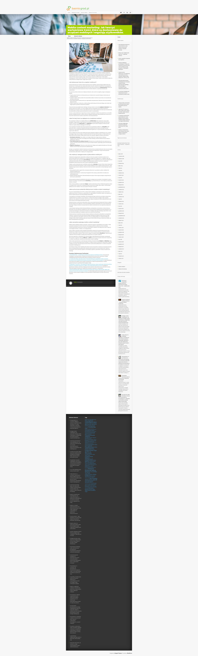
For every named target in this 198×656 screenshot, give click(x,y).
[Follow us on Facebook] (124, 12)
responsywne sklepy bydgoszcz (90, 475)
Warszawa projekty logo (90, 491)
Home (69, 12)
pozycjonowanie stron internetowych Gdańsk (90, 441)
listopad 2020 (121, 213)
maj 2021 (120, 199)
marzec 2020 (121, 227)
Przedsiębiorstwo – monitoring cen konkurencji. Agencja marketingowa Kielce (86, 254)
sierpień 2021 (120, 191)
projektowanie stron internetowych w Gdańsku (91, 464)
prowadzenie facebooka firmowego (89, 466)
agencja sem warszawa (91, 424)
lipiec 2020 (120, 222)
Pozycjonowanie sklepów (90, 435)
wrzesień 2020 (121, 218)
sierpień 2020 (121, 220)
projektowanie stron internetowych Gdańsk (90, 462)
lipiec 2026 (120, 153)
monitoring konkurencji (91, 428)
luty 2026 (120, 161)
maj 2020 (120, 225)
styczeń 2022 (121, 180)
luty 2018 (120, 239)
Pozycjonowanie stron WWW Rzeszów (91, 447)
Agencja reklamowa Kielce (91, 423)
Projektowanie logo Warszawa (90, 455)
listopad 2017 (121, 246)
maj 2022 (120, 170)
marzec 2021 (120, 203)
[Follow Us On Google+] (130, 12)
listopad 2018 (121, 234)
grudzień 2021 (121, 182)
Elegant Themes (118, 653)
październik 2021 (121, 187)
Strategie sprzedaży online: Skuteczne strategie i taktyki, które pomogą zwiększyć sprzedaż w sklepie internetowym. (75, 541)
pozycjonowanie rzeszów (90, 433)
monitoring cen (90, 427)
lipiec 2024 (120, 165)
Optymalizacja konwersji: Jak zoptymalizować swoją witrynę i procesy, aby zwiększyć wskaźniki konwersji (123, 47)
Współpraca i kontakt (75, 12)
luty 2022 (120, 177)
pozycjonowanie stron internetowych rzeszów (90, 443)
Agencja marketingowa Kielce (91, 421)
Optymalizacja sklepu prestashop (89, 431)
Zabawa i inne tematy (93, 12)
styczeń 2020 (121, 229)
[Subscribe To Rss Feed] (127, 12)
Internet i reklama (84, 12)
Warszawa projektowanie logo (90, 488)
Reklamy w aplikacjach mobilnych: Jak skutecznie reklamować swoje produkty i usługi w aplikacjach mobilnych (75, 589)
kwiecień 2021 (121, 201)
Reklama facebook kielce (90, 469)
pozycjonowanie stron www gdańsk (91, 445)
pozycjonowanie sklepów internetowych (90, 438)
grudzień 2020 (121, 210)
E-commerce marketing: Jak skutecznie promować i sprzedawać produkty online (123, 93)
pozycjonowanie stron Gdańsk (90, 440)
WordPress (129, 653)
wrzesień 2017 (121, 248)
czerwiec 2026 (121, 156)
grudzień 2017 (121, 244)
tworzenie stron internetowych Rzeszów (90, 485)
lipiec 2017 (120, 251)
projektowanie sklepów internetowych (89, 458)
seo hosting (93, 478)
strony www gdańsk (91, 480)
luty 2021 (120, 206)
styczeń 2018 (121, 241)
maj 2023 (120, 168)
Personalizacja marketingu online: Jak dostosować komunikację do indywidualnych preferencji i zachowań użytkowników (75, 549)
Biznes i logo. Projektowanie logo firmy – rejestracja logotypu (123, 54)
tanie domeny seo (89, 481)
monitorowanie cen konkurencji (90, 429)
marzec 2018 (120, 237)
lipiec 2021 (120, 194)
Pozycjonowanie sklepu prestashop (90, 434)
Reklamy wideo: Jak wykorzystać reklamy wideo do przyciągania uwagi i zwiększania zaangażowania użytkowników (75, 526)
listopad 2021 (121, 184)
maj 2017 (120, 253)
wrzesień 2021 (121, 189)
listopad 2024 (121, 163)
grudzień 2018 (121, 232)
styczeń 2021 (121, 208)
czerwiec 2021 (121, 196)
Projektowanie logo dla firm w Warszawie (91, 452)
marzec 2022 (120, 175)
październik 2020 (121, 215)
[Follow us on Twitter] (120, 12)
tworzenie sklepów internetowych (89, 482)
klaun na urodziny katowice (90, 425)
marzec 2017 (120, 258)
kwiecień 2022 (121, 172)
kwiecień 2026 (121, 158)
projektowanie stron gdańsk (90, 461)
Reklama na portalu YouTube (91, 472)
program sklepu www (89, 449)
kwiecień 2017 (121, 256)
